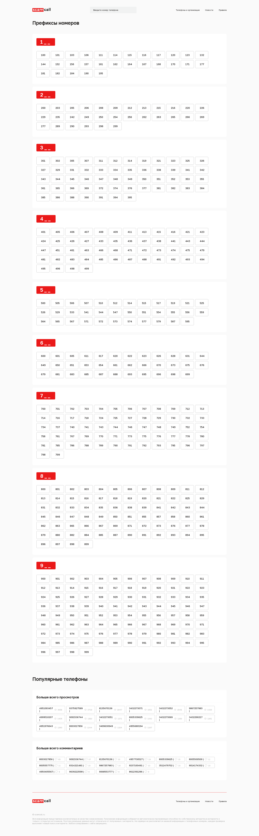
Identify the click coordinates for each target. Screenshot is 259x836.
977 (115, 633)
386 (57, 197)
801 (57, 489)
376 (130, 188)
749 (173, 427)
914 (72, 587)
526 (43, 312)
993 (173, 642)
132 (202, 55)
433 (101, 241)
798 (43, 454)
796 (187, 445)
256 (130, 117)
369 (86, 188)
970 (187, 624)
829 (202, 498)
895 (202, 534)
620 (115, 355)
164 (130, 64)
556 (187, 312)
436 (130, 241)
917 (115, 587)
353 (187, 179)
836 (115, 507)
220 (187, 107)
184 (72, 73)
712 (187, 408)
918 (130, 587)
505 (57, 303)
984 (43, 642)
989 (115, 642)
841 (158, 507)
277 (43, 126)
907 (144, 578)
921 (173, 587)
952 (101, 615)
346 (86, 179)
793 (158, 445)
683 (72, 374)
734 (43, 427)
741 (86, 427)
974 (72, 633)
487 (130, 259)
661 (115, 365)
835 (101, 507)
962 (72, 624)
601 (57, 355)
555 (173, 312)
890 (130, 534)
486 (115, 259)
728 (144, 417)
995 (202, 642)
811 (187, 489)
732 (187, 417)
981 (173, 633)
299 (115, 126)
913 (57, 587)
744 (115, 427)
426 (72, 241)
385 (43, 197)
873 (158, 525)
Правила (223, 10)
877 (187, 525)
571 (86, 321)
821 (158, 498)
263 (158, 117)
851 (130, 516)
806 (130, 489)
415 (158, 231)
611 (86, 355)
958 (187, 615)
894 (187, 534)
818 (115, 498)
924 (43, 596)
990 (130, 642)
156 (72, 64)
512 (115, 303)
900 (43, 578)
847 (72, 516)
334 (115, 169)
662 (130, 365)
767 (72, 436)
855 (144, 516)
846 (57, 516)
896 (43, 544)
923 (202, 587)
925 (57, 596)
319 (144, 160)
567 (72, 321)
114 (115, 55)
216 (173, 107)
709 (173, 408)
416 (173, 231)
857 (158, 516)
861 (202, 516)
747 (144, 427)
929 (115, 596)
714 (43, 417)
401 (43, 231)
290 (72, 126)
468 (115, 250)
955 (144, 615)
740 (72, 427)
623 (144, 355)
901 (57, 578)
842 (173, 507)
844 (202, 507)
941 (115, 606)
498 (72, 268)
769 (86, 436)
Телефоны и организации (188, 10)
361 (43, 188)
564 (43, 321)
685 (86, 374)
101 (57, 55)
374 (115, 188)
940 (101, 606)
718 (86, 417)
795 (173, 445)
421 (187, 231)
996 (43, 651)
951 (86, 615)
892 (158, 534)
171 (187, 64)
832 (57, 507)
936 (43, 606)
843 (187, 507)
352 (173, 179)
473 (158, 250)
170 (173, 64)
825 (187, 498)
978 (130, 633)
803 (86, 489)
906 (130, 578)
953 (115, 615)
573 (115, 321)
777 (173, 436)
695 (144, 374)
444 (202, 241)
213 (144, 107)
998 (72, 651)
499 (86, 268)
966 (130, 624)
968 (158, 624)
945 (173, 606)
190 (86, 73)
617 (101, 355)
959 (202, 615)
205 (72, 107)
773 (130, 436)
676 (202, 365)
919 (144, 587)
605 (72, 355)
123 (187, 55)
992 (158, 642)
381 (158, 188)
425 (57, 241)
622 (130, 355)
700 (43, 408)
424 (43, 241)
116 (144, 55)
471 (130, 250)
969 (173, 624)
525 (202, 303)
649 (43, 365)
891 (144, 534)
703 (86, 408)
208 (101, 107)
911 (202, 578)
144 (43, 64)
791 (130, 445)
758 (43, 436)
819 (130, 498)
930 (130, 596)
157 (86, 64)
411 (130, 231)
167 (144, 64)
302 (57, 160)
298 (101, 126)
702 (72, 408)
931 (144, 596)
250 (101, 117)
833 (72, 507)
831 (43, 507)
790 (115, 445)
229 (43, 117)
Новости (209, 10)
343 (43, 179)
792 (144, 445)
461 (72, 250)
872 (144, 525)
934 (187, 596)
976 (101, 633)
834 (86, 507)
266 (187, 117)
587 (173, 321)
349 (130, 179)
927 (86, 596)
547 (115, 312)
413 (144, 231)
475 (187, 250)
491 (158, 259)
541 (86, 312)
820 (144, 498)
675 (187, 365)
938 (72, 606)
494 (202, 259)
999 (86, 651)
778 (187, 436)
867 (101, 525)
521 (187, 303)
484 (86, 259)
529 (57, 312)
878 (202, 525)
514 (130, 303)
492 (173, 259)
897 (57, 544)
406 (72, 231)
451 (57, 250)
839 (144, 507)
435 (115, 241)
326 (202, 160)
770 (101, 436)
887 (115, 534)
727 (130, 417)
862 (43, 525)
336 (144, 169)
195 (101, 73)
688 (115, 374)
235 (57, 117)
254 (115, 117)
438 (158, 241)
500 (43, 303)
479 (202, 250)
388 (72, 197)
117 (158, 55)
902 (72, 578)
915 (86, 587)
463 (86, 250)
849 (101, 516)
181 (43, 73)
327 (43, 169)
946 (187, 606)
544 (101, 312)
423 (202, 231)
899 (86, 544)
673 (173, 365)
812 (202, 489)
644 (202, 355)
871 (130, 525)
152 (57, 64)
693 (130, 374)
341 (187, 169)
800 (43, 489)
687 (101, 374)
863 (57, 525)
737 (57, 427)
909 (173, 578)
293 (86, 126)
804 (101, 489)
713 (202, 408)
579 (158, 321)
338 (158, 169)
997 (57, 651)
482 (57, 259)
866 (86, 525)
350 (144, 179)
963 (86, 624)
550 (130, 312)
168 (158, 64)
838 (130, 507)
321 (158, 160)
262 (144, 117)
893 (173, 534)
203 (57, 107)
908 (158, 578)
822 (173, 498)
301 (43, 160)
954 (130, 615)
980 (158, 633)
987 (86, 642)
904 (101, 578)
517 (158, 303)
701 (57, 408)
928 (101, 596)
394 (115, 197)
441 (173, 241)
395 (130, 197)
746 (130, 427)
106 (86, 55)
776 (158, 436)
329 (57, 169)
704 (101, 408)
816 (86, 498)
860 (187, 516)
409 (115, 231)
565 (57, 321)
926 (72, 596)
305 (72, 160)
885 (101, 534)
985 (57, 642)
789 (101, 445)
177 (202, 64)
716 (57, 417)
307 (86, 160)
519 (173, 303)
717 (72, 417)
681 (57, 374)
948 (43, 615)
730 (173, 417)
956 (158, 615)
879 (43, 534)
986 (72, 642)
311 (101, 160)
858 (173, 516)
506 (72, 303)
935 (202, 596)
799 (57, 454)
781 (43, 445)
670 (158, 365)
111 (101, 55)
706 (130, 408)
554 (158, 312)
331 (72, 169)
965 (115, 624)
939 (86, 606)
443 (187, 241)
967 (144, 624)
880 (57, 534)
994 (187, 642)
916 (101, 587)
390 (86, 197)
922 (187, 587)
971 (202, 624)
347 (101, 179)
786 (72, 445)
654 (101, 365)
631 (187, 355)
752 (187, 427)
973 (57, 633)
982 (187, 633)
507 (86, 303)
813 (43, 498)
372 (101, 188)
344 (57, 179)
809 (173, 489)
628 (173, 355)
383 (187, 188)
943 (144, 606)
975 (86, 633)
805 (115, 489)
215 (158, 107)
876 (173, 525)
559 (202, 312)
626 (158, 355)
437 (144, 241)
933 (173, 596)
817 (101, 498)
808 (158, 489)
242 (72, 117)
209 (115, 107)
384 (202, 188)
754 (202, 427)
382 (173, 188)
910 (187, 578)
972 (43, 633)
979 (144, 633)
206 (86, 107)
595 (187, 321)
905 (115, 578)
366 (72, 188)
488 (144, 259)
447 (43, 250)
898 (72, 544)
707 (144, 408)
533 (72, 312)
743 (101, 427)
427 (86, 241)
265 (173, 117)
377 (144, 188)
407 (86, 231)
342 (202, 169)
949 (57, 615)
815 (72, 498)
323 (173, 160)
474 (173, 250)
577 (144, 321)
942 (130, 606)
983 (202, 633)
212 (130, 107)
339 (173, 169)
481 (43, 259)
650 (57, 365)
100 (43, 55)
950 (72, 615)
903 (86, 578)
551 (144, 312)
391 (101, 197)
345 (72, 179)
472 (144, 250)
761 (57, 436)
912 (43, 587)
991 (144, 642)
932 (158, 596)
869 (115, 525)
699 (187, 374)
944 (158, 606)
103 (72, 55)
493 (187, 259)
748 (158, 427)
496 (57, 268)
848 (86, 516)
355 (202, 179)
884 (86, 534)
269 (202, 117)
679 (43, 374)
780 (202, 436)
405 (57, 231)
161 (101, 64)
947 (202, 606)
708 (158, 408)
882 (72, 534)
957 (173, 615)
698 (173, 374)
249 (86, 117)
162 (115, 64)
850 (115, 516)
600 (43, 355)
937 (57, 606)
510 (101, 303)
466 (101, 250)
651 (72, 365)
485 (101, 259)
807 (144, 489)
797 (202, 445)
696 (158, 374)
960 (43, 624)
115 (130, 55)
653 (86, 365)
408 (101, 231)
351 (158, 179)
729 (158, 417)
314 (130, 160)
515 (144, 303)
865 (72, 525)
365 (57, 188)
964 (101, 624)
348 (115, 179)
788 (86, 445)
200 (43, 107)
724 (101, 417)
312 (115, 160)
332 (86, 169)
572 (101, 321)
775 (144, 436)
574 (130, 321)
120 (173, 55)
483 (72, 259)
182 (57, 73)
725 (115, 417)
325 (187, 160)
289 (57, 126)
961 (57, 624)
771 (115, 436)
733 (202, 417)
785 (57, 445)
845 (43, 516)
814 (57, 498)
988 (101, 642)
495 (43, 268)
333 (101, 169)
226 (202, 107)
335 (130, 169)
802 (72, 489)
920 (158, 587)
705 (115, 408)
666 (144, 365)
